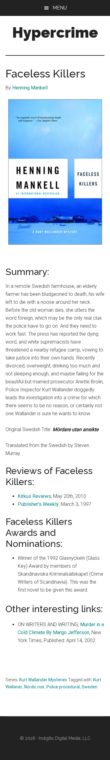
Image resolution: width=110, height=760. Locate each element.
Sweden (89, 686)
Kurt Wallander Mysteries (43, 679)
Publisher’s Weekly (38, 504)
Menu (60, 8)
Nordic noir (34, 686)
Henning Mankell (30, 88)
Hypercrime (55, 32)
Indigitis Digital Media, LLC (64, 738)
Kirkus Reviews (34, 496)
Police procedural (63, 686)
